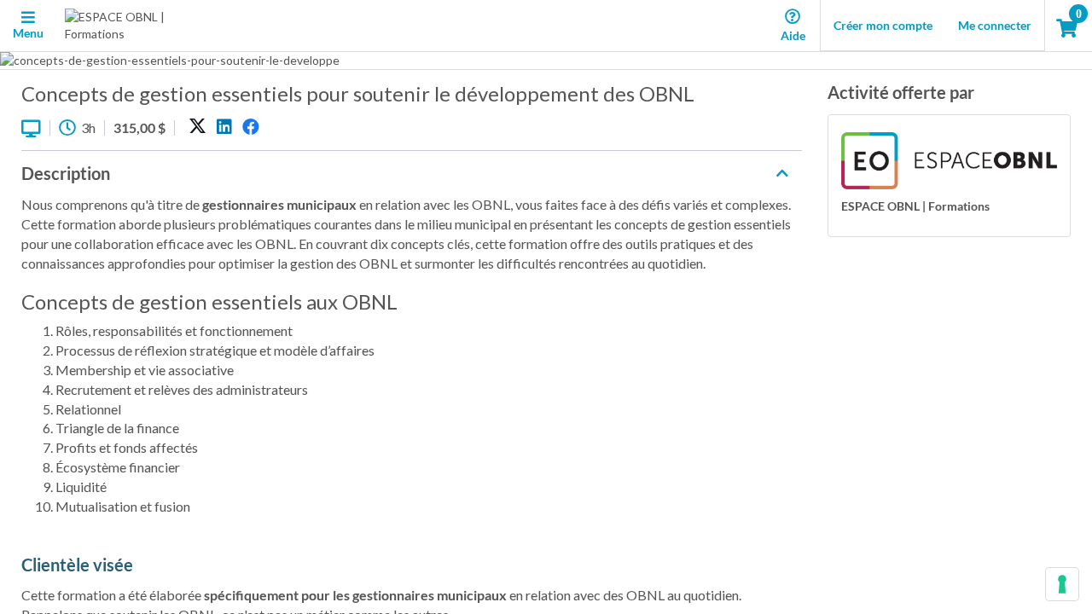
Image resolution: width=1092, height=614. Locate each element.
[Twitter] (197, 127)
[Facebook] (250, 127)
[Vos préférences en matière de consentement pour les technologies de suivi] (1062, 584)
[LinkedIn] (224, 127)
